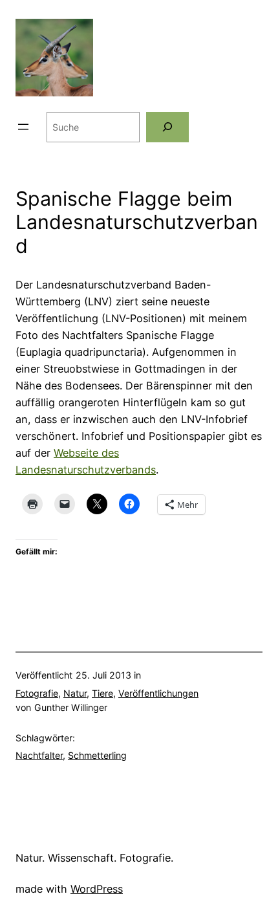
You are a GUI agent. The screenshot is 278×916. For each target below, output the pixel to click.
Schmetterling (97, 755)
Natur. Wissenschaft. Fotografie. (94, 857)
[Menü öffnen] (23, 127)
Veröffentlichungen (158, 693)
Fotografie (37, 693)
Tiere (102, 693)
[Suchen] (167, 127)
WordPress (96, 888)
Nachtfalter (39, 755)
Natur (75, 693)
